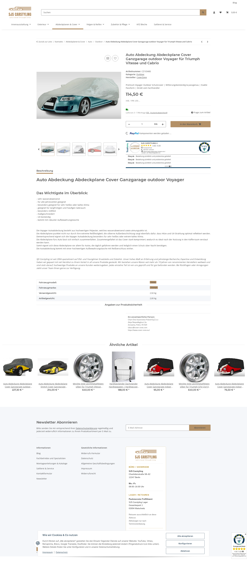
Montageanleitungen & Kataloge (51, 463)
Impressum (47, 552)
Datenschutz (62, 552)
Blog (235, 2)
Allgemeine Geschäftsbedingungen (98, 463)
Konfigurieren (185, 543)
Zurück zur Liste (45, 41)
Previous (38, 149)
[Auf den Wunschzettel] (115, 58)
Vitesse (153, 282)
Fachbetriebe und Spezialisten (51, 458)
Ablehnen (185, 551)
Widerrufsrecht (88, 473)
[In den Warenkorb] (38, 51)
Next (118, 149)
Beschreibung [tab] (44, 170)
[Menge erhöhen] (163, 124)
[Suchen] (203, 12)
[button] (214, 12)
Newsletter (41, 478)
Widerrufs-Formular (90, 453)
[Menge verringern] (129, 124)
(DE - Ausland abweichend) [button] (156, 112)
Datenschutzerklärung (86, 428)
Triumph (154, 288)
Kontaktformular (44, 473)
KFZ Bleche (142, 24)
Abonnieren (200, 427)
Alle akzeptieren (185, 536)
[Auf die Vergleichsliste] (108, 58)
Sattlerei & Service (162, 24)
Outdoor (140, 74)
